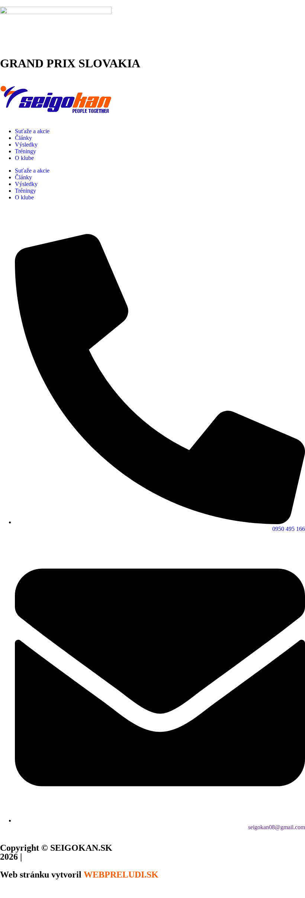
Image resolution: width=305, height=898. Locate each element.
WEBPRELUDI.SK (121, 874)
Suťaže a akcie (32, 131)
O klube (24, 158)
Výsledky (26, 144)
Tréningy (25, 151)
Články (23, 138)
